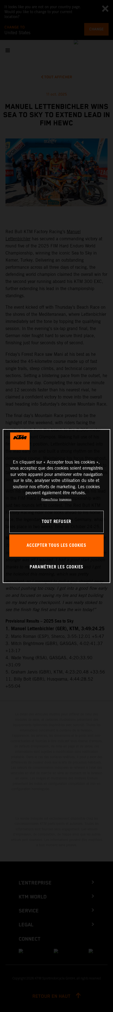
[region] (56, 506)
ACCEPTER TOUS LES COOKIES (56, 545)
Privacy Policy (49, 499)
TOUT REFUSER (56, 521)
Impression (65, 499)
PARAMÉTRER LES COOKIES (56, 567)
